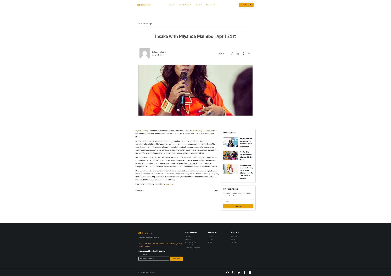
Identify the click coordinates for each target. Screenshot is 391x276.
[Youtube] (227, 272)
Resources (209, 5)
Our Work (199, 5)
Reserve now (168, 184)
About (170, 5)
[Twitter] (238, 272)
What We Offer (184, 5)
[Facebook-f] (244, 272)
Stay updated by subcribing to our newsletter (151, 252)
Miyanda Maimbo (141, 131)
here (200, 134)
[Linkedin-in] (233, 272)
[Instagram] (250, 272)
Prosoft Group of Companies (202, 131)
